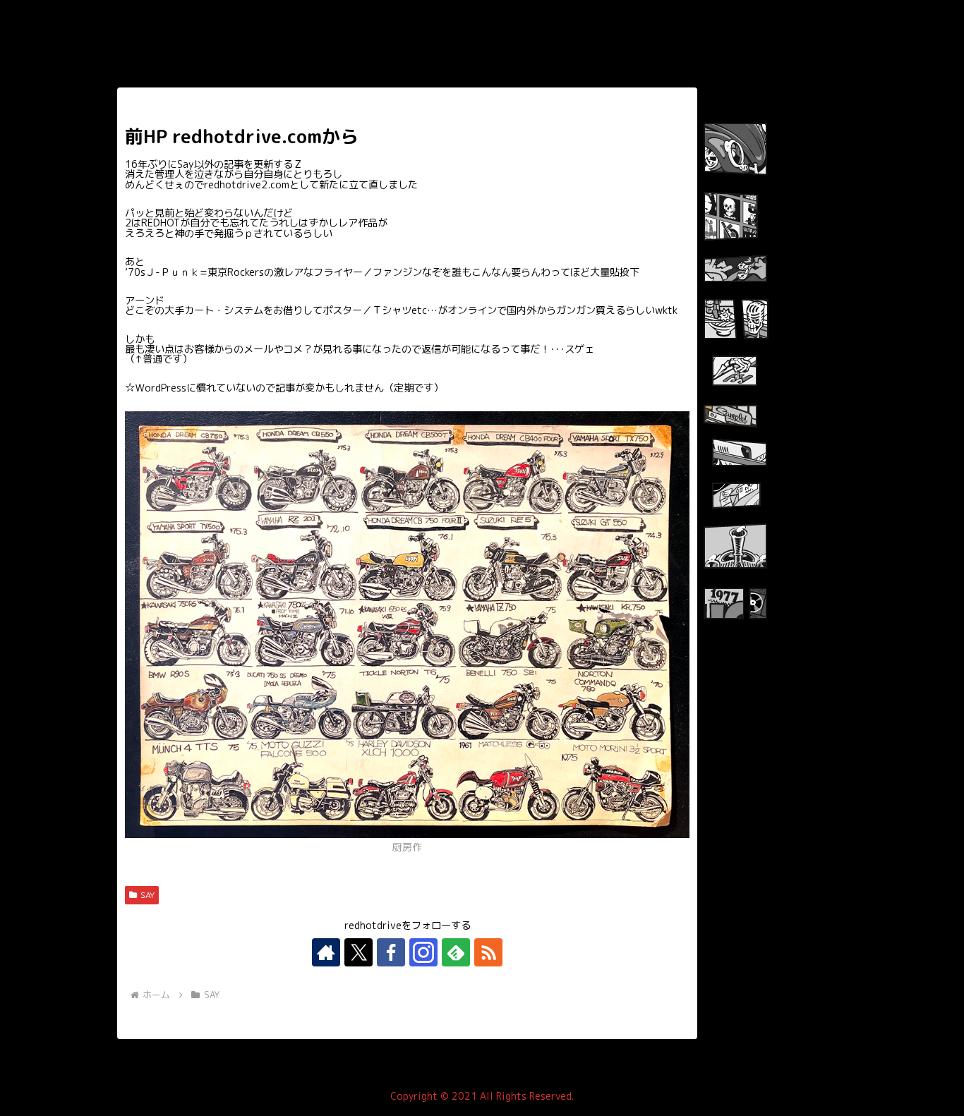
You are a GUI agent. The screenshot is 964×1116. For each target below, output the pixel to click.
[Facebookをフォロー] (391, 952)
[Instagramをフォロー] (423, 952)
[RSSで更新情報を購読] (488, 952)
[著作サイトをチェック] (326, 952)
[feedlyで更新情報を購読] (456, 952)
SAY (147, 895)
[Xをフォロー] (358, 952)
